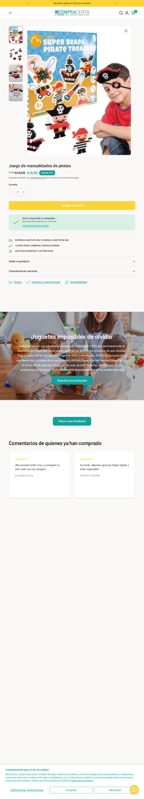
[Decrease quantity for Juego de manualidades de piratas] (12, 192)
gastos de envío (38, 178)
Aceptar (71, 790)
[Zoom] (126, 30)
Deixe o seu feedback (72, 421)
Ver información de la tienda (35, 226)
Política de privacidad (81, 780)
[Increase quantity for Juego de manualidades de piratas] (23, 192)
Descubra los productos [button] (72, 380)
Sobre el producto (19, 261)
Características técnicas (23, 271)
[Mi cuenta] (127, 13)
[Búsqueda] (121, 13)
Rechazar (115, 790)
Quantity (13, 184)
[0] (132, 13)
